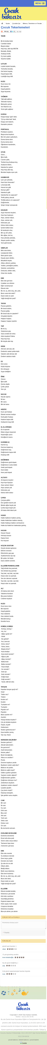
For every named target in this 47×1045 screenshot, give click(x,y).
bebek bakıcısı (24, 1040)
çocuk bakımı (34, 1040)
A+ (20, 31)
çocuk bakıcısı (13, 1040)
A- (18, 31)
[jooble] (23, 1043)
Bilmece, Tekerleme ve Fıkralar (32, 23)
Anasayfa (2, 23)
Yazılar (8, 23)
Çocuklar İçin (16, 23)
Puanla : (6, 932)
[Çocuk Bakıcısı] (13, 13)
